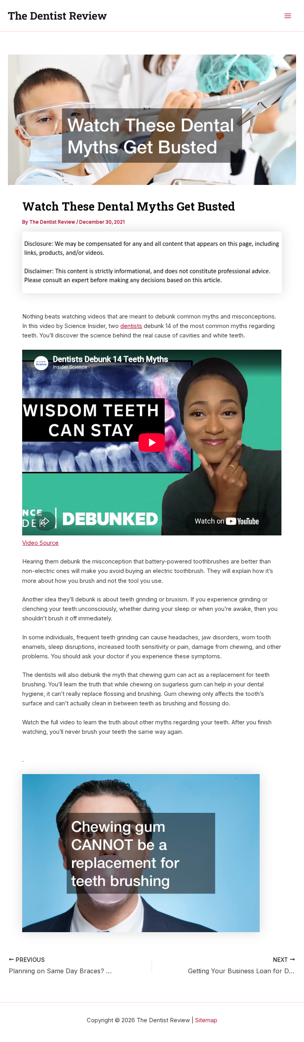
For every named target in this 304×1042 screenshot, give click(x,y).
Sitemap (206, 1020)
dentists (131, 326)
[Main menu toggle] (287, 16)
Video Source (40, 542)
